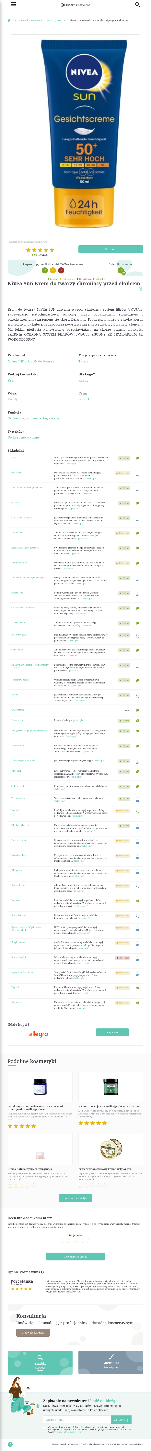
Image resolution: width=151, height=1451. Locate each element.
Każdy (83, 380)
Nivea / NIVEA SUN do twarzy (31, 361)
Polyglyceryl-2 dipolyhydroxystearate (29, 730)
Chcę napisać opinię (75, 1256)
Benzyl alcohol (18, 885)
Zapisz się (121, 1420)
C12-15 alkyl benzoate (21, 517)
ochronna (33, 418)
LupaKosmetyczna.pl (101, 1444)
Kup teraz (111, 249)
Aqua (13, 457)
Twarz (83, 361)
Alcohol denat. (18, 532)
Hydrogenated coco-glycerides (25, 547)
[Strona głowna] (11, 20)
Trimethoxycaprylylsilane (23, 760)
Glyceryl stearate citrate (22, 607)
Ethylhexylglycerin (20, 825)
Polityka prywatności (59, 1444)
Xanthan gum (17, 745)
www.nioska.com (137, 1444)
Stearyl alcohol (18, 622)
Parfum (14, 694)
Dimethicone (17, 592)
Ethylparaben (17, 870)
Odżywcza (16, 418)
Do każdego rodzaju (23, 437)
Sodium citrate (18, 786)
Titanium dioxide (19, 562)
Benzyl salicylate (19, 957)
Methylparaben (18, 855)
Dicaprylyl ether (19, 634)
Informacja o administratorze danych (68, 1432)
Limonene (15, 900)
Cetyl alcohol (17, 649)
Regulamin (74, 1444)
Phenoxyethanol (18, 840)
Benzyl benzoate (18, 915)
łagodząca (51, 418)
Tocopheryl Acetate (20, 679)
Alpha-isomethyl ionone (22, 972)
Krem (12, 380)
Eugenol (15, 987)
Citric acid (16, 771)
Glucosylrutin (17, 709)
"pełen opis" (71, 463)
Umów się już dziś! (33, 1332)
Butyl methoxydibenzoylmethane (26, 487)
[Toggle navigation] (12, 4)
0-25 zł (83, 399)
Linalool (15, 810)
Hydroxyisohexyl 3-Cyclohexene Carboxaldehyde (26, 929)
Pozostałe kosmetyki (75, 1198)
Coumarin (16, 1002)
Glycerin (15, 502)
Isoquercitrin (17, 720)
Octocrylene (16, 472)
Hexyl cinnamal (18, 942)
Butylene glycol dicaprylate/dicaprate (28, 577)
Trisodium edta (18, 798)
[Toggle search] (139, 4)
